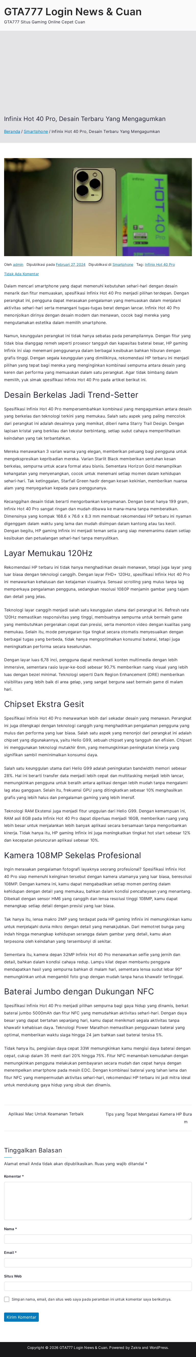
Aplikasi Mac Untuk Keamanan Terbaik (46, 1113)
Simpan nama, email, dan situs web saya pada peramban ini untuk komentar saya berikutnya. (92, 1299)
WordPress (159, 1347)
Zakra (136, 1347)
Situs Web (13, 1276)
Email (10, 1252)
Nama (10, 1229)
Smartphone (123, 264)
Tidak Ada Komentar (21, 274)
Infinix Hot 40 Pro (160, 264)
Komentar (14, 1176)
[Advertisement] (98, 76)
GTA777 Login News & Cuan (73, 11)
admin (18, 264)
